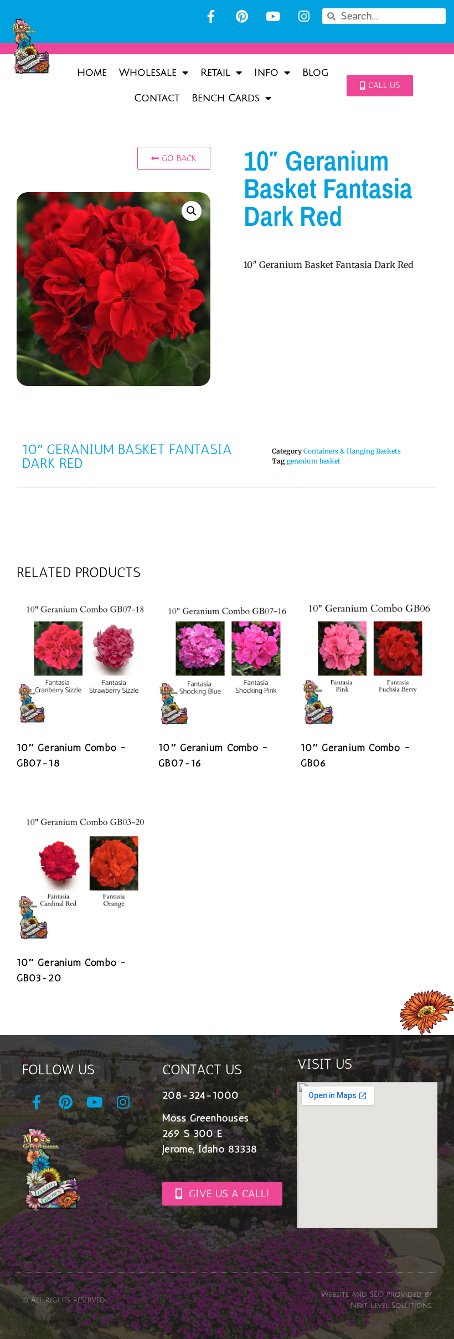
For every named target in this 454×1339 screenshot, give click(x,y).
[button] (192, 211)
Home (92, 72)
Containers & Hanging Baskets (352, 451)
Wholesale (148, 72)
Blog (315, 72)
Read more (55, 790)
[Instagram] (304, 16)
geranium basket (314, 461)
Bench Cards (226, 98)
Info (266, 72)
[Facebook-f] (211, 16)
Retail (215, 72)
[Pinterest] (242, 16)
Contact (156, 98)
